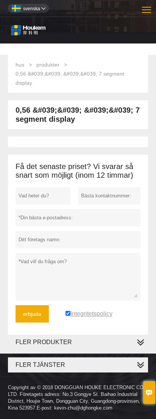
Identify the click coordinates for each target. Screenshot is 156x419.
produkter (47, 65)
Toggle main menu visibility (146, 9)
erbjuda (32, 314)
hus (20, 65)
